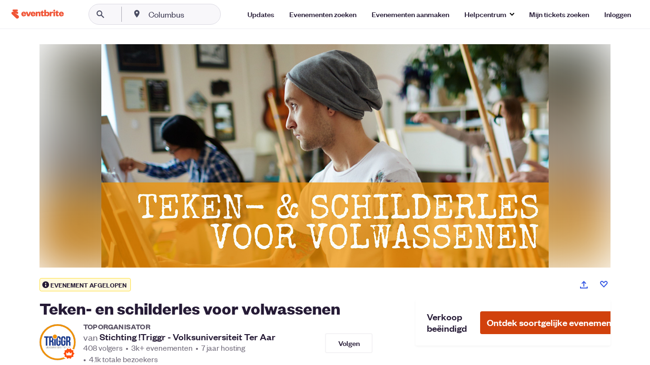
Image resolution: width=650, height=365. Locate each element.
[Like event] (604, 284)
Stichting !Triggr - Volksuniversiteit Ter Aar (187, 337)
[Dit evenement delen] (583, 284)
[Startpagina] (37, 14)
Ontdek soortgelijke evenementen (556, 322)
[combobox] (197, 14)
